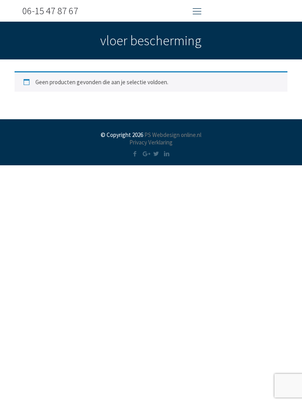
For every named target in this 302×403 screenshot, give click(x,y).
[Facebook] (135, 153)
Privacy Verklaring (151, 142)
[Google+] (146, 153)
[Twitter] (156, 153)
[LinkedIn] (167, 153)
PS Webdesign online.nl (172, 135)
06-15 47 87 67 (50, 10)
